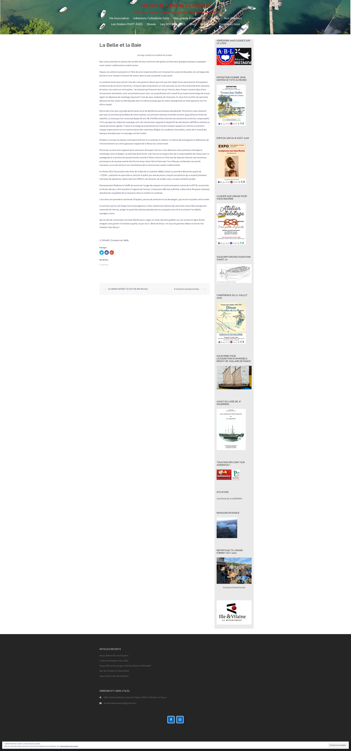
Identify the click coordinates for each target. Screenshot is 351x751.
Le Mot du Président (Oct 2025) (113, 660)
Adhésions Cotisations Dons (151, 18)
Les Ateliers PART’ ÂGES (127, 24)
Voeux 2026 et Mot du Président (114, 655)
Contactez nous (229, 24)
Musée (151, 24)
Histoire (215, 18)
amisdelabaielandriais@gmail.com (120, 703)
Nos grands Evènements (189, 18)
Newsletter (207, 24)
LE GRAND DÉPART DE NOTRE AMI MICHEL (128, 289)
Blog (193, 24)
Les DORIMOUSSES (173, 24)
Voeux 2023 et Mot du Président (114, 676)
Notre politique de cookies (69, 746)
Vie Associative (119, 18)
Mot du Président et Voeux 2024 (114, 670)
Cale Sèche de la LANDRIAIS (229, 498)
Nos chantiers (233, 18)
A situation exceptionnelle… (187, 289)
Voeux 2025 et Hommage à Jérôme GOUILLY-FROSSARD (125, 665)
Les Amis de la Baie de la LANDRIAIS (175, 5)
